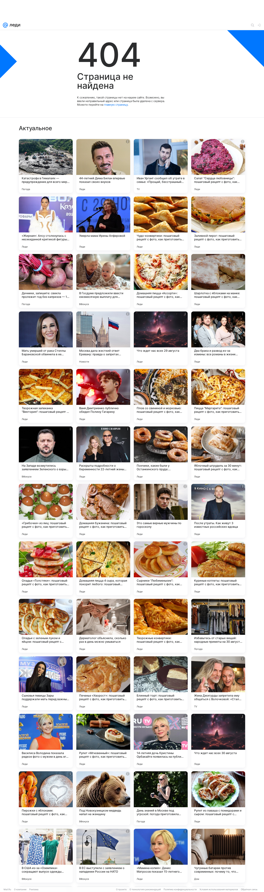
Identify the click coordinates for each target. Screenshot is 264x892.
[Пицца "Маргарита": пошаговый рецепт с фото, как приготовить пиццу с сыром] (218, 396)
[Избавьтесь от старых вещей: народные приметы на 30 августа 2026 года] (218, 626)
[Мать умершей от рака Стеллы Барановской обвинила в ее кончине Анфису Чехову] (46, 338)
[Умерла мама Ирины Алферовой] (103, 223)
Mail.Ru (7, 889)
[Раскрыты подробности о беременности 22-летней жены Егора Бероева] (103, 453)
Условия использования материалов (219, 889)
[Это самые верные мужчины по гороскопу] (161, 511)
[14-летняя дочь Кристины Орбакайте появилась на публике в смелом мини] (161, 741)
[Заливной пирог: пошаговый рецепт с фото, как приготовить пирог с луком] (218, 223)
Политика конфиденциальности (180, 889)
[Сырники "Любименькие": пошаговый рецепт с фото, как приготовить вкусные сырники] (161, 568)
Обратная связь (249, 889)
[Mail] (5, 25)
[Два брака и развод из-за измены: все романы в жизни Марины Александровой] (218, 338)
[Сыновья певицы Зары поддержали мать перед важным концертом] (46, 683)
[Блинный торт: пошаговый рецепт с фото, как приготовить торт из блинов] (161, 683)
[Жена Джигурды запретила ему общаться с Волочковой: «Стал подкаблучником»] (218, 683)
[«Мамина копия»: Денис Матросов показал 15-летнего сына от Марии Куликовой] (161, 856)
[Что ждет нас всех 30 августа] (218, 741)
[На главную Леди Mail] (14, 25)
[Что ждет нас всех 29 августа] (161, 338)
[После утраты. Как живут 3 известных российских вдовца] (218, 511)
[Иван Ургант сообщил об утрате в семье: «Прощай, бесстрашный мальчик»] (161, 166)
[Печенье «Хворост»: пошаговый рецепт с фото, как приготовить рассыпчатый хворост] (103, 683)
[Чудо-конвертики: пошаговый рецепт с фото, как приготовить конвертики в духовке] (161, 223)
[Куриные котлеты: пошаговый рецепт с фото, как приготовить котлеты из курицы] (218, 568)
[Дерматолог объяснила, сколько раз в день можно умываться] (103, 626)
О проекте (121, 889)
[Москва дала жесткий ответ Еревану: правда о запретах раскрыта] (103, 338)
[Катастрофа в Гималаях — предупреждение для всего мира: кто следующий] (46, 166)
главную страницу (116, 104)
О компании (20, 889)
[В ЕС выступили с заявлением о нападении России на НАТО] (103, 856)
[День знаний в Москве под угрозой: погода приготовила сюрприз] (161, 798)
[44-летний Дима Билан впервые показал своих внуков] (103, 166)
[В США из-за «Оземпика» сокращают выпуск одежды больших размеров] (46, 856)
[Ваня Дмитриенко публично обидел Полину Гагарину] (103, 396)
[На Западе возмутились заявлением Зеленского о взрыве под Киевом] (46, 453)
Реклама (33, 889)
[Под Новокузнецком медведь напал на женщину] (103, 798)
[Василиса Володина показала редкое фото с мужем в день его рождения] (46, 741)
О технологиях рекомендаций (145, 889)
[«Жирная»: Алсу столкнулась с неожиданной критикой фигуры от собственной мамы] (46, 223)
